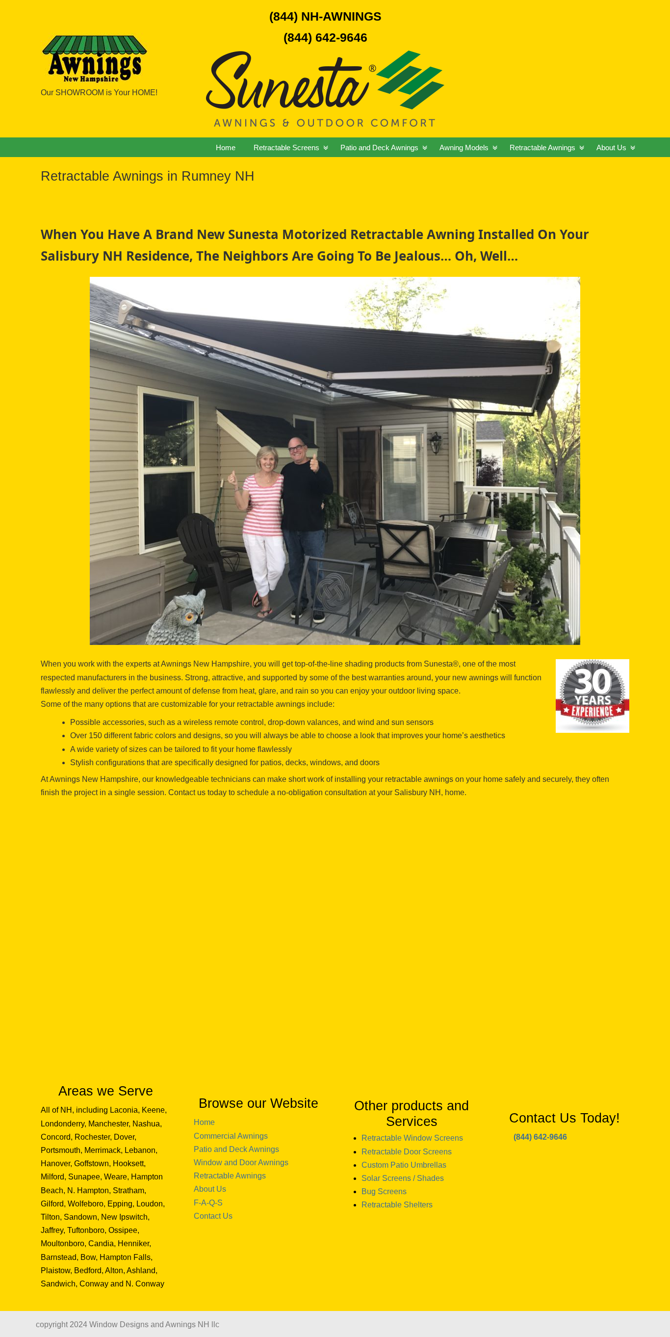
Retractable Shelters (397, 1205)
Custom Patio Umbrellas (403, 1165)
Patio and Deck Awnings (236, 1149)
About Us (210, 1189)
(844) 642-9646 (325, 37)
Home (204, 1122)
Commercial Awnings (231, 1136)
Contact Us (213, 1216)
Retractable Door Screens (406, 1152)
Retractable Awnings (230, 1176)
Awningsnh (126, 43)
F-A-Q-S (208, 1203)
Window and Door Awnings (241, 1162)
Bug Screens (384, 1191)
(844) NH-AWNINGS (325, 16)
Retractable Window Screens (412, 1138)
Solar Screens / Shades (402, 1178)
